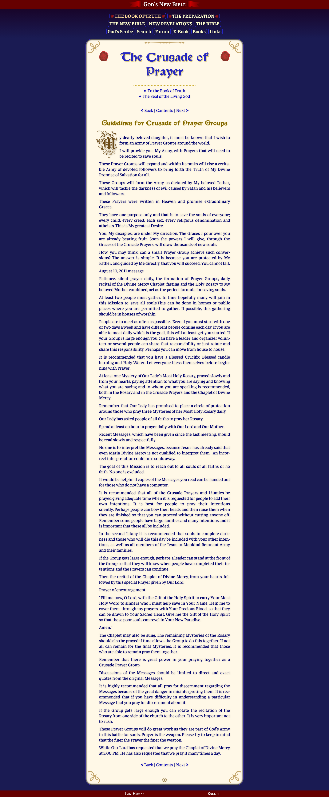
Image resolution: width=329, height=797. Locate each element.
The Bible (208, 23)
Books (199, 31)
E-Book (181, 31)
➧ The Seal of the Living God (164, 96)
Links (215, 31)
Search (144, 31)
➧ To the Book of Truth (164, 90)
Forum (162, 31)
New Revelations (170, 23)
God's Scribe (120, 31)
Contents (164, 110)
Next (182, 110)
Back (146, 110)
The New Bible (127, 23)
